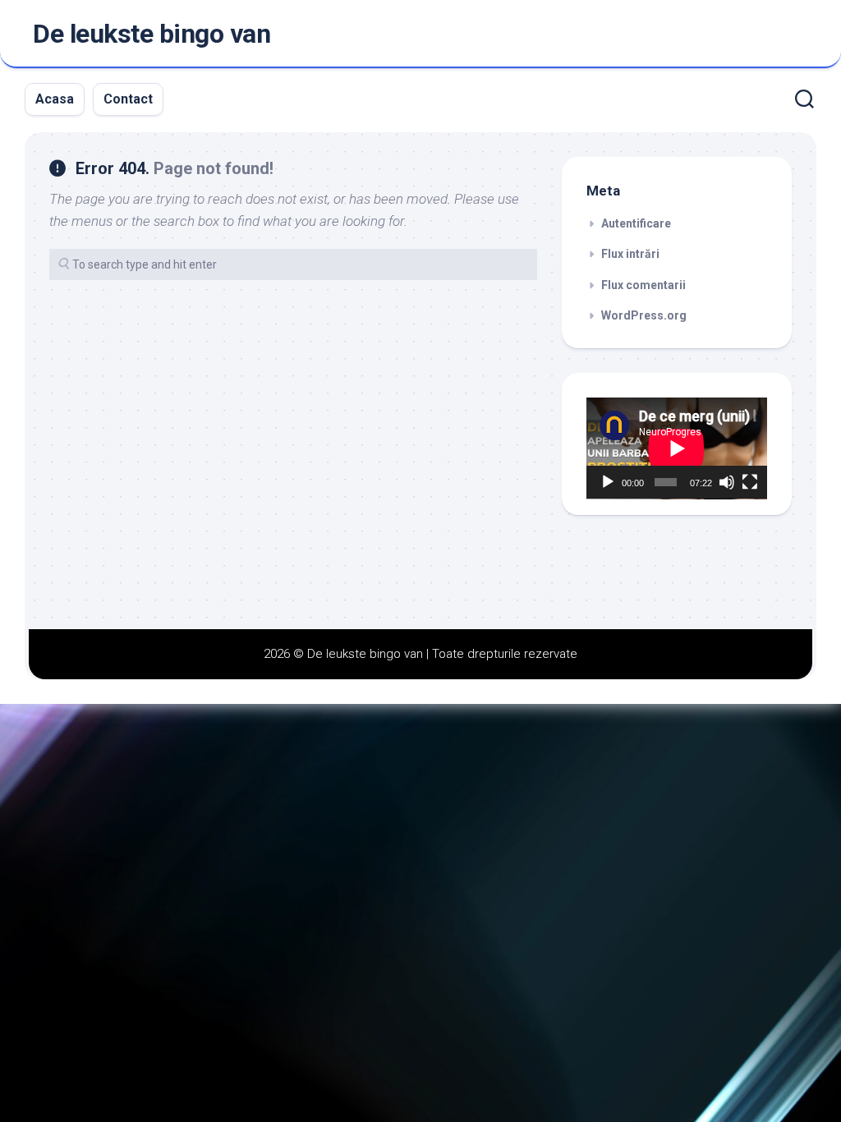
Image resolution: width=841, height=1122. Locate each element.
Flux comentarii (643, 285)
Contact (128, 99)
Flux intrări (630, 253)
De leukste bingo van (151, 33)
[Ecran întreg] (750, 482)
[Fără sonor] (727, 482)
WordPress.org (644, 315)
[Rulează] (608, 482)
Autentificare (636, 223)
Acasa (54, 99)
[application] (676, 448)
